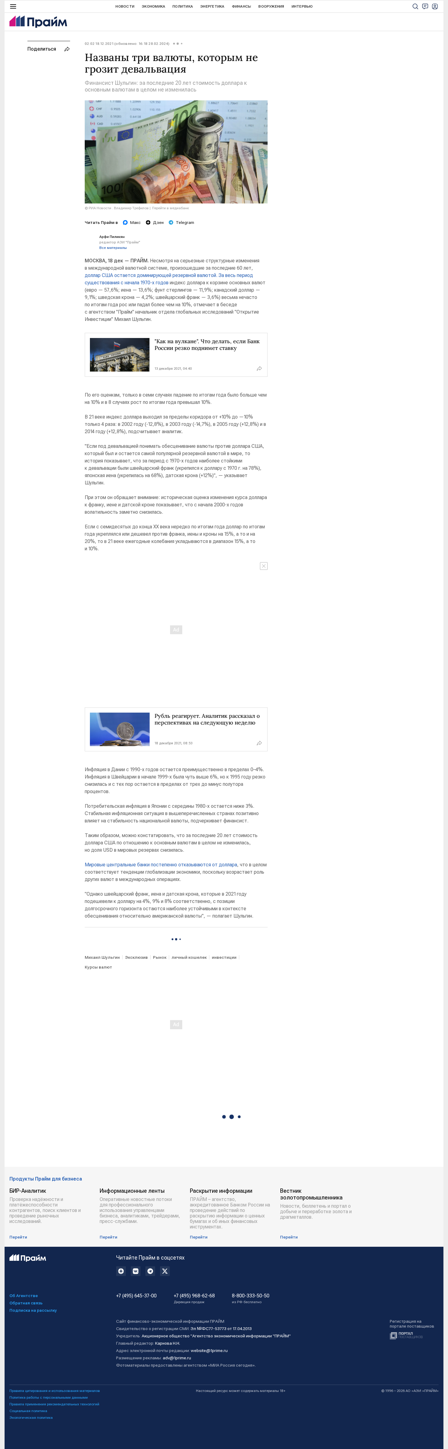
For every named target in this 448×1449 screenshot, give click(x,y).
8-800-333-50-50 (250, 1298)
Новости (125, 6)
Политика (182, 6)
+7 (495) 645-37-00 (136, 1296)
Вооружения (271, 6)
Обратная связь (26, 1302)
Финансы (241, 6)
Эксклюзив (136, 957)
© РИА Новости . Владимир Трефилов (117, 208)
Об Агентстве (23, 1295)
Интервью (302, 6)
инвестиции (224, 957)
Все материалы (113, 248)
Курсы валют (98, 967)
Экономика (153, 6)
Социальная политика (28, 1411)
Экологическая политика (31, 1417)
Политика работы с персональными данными (48, 1397)
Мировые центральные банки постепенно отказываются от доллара (161, 865)
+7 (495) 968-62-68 (194, 1298)
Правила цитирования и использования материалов (54, 1391)
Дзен (158, 222)
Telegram (185, 222)
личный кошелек (189, 957)
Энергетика (212, 6)
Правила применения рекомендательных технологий (54, 1404)
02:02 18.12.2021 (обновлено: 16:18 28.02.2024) (127, 43)
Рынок (159, 957)
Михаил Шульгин (102, 957)
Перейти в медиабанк (170, 208)
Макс (135, 222)
